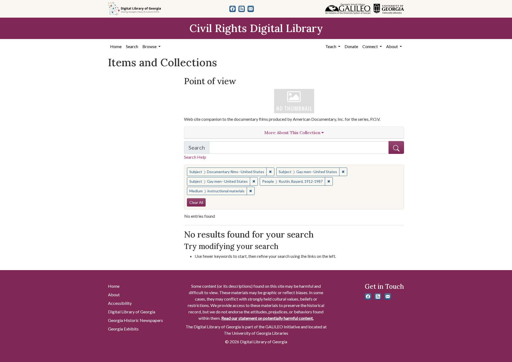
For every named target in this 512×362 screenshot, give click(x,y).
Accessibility (120, 303)
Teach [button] (331, 46)
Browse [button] (149, 46)
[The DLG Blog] (241, 9)
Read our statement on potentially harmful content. (267, 318)
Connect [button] (370, 46)
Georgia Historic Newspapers (135, 320)
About (114, 294)
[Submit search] (396, 147)
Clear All (196, 202)
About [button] (392, 46)
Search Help (195, 156)
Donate (351, 46)
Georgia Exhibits (123, 328)
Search (132, 46)
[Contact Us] (250, 9)
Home (116, 46)
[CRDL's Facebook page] (232, 9)
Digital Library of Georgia (131, 311)
